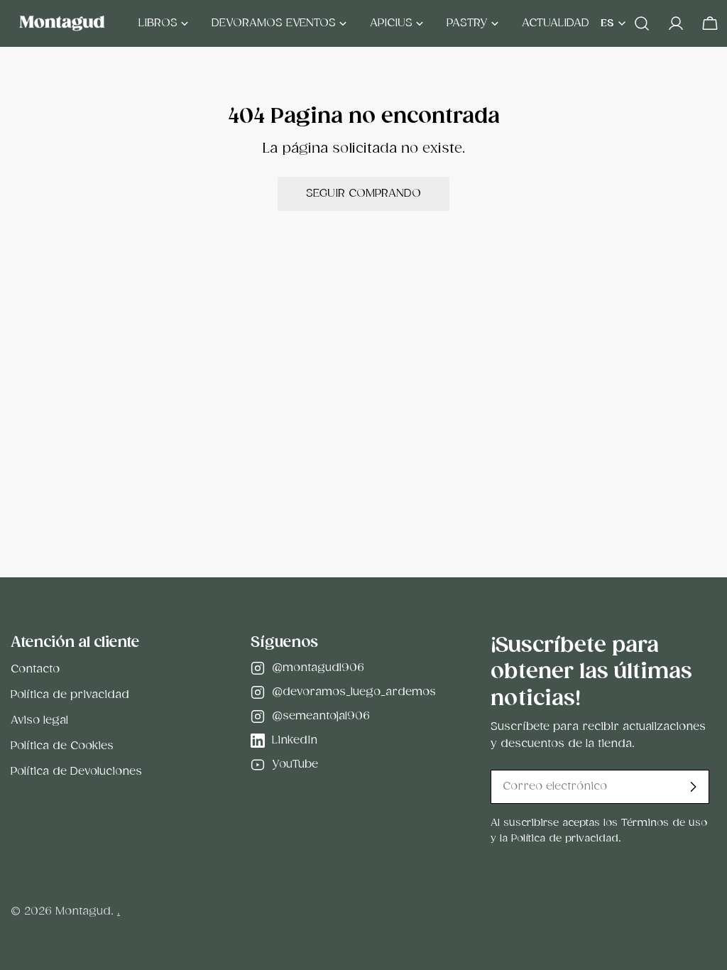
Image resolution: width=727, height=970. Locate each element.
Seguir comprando (363, 193)
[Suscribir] (693, 787)
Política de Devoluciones (76, 771)
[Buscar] (642, 23)
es (607, 23)
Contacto (35, 669)
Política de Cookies (62, 746)
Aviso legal (39, 720)
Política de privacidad (70, 695)
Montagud (83, 911)
